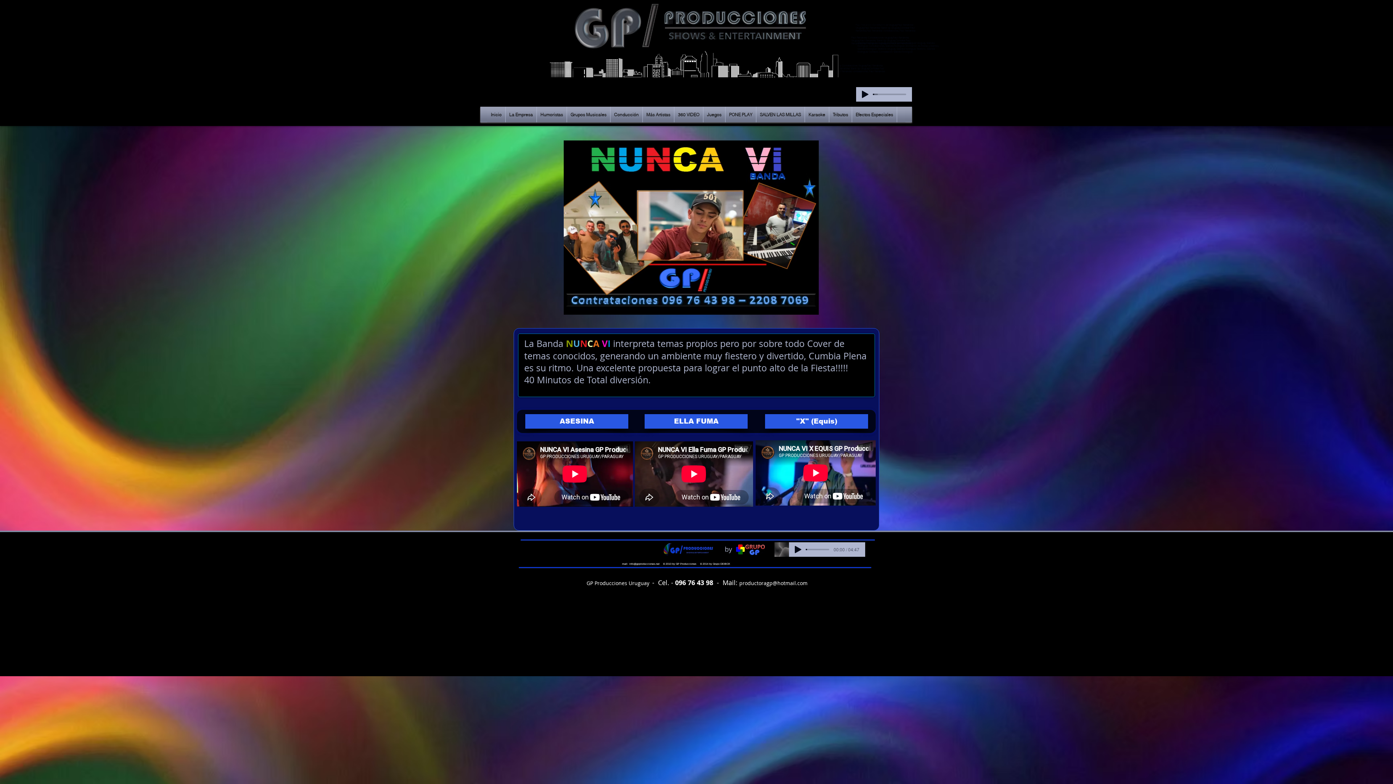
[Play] (865, 94)
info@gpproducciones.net (644, 564)
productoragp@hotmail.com (773, 583)
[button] (576, 421)
